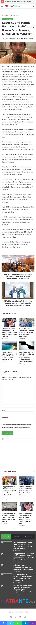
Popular (16, 537)
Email (4, 410)
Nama (4, 403)
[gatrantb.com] (12, 6)
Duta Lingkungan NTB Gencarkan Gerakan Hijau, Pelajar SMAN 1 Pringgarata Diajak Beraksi (9, 517)
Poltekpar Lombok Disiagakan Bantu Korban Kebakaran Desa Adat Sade (25, 490)
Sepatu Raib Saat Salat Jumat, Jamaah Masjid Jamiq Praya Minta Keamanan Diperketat (26, 332)
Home (5, 15)
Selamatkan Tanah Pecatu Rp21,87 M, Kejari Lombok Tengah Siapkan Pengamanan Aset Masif (9, 332)
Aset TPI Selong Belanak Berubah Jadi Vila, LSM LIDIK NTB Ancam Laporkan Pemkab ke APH (9, 356)
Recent (6, 537)
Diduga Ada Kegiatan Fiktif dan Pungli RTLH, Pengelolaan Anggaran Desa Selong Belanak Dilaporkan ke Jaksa (26, 356)
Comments (28, 537)
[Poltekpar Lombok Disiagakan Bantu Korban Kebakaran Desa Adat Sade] (26, 480)
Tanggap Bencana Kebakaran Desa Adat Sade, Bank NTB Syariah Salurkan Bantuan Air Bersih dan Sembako (9, 492)
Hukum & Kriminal (13, 15)
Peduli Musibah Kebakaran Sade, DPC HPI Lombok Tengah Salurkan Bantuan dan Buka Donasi (22, 545)
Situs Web (5, 417)
